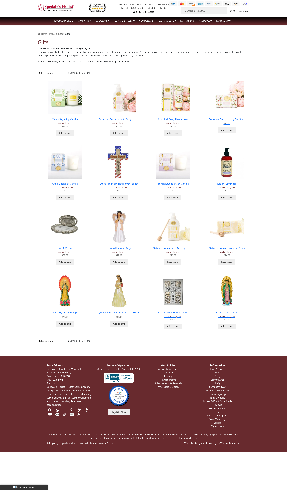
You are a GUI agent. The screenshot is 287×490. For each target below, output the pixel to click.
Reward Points (168, 379)
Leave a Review (217, 408)
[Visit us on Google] (57, 410)
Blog (217, 376)
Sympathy (83, 20)
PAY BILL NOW (223, 20)
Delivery (168, 372)
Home (44, 33)
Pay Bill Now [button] (118, 412)
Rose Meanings (217, 419)
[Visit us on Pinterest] (72, 410)
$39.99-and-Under (64, 20)
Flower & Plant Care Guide (217, 401)
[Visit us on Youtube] (50, 414)
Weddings (204, 20)
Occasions (101, 20)
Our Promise (217, 369)
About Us (217, 372)
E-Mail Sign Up (217, 394)
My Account (217, 426)
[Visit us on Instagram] (65, 414)
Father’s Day (187, 20)
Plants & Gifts (166, 20)
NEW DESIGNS (146, 20)
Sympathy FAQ (217, 387)
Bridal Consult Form (217, 390)
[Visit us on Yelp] (87, 410)
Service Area (218, 379)
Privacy (168, 376)
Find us (51, 383)
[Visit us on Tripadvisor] (65, 410)
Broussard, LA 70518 (58, 376)
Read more (172, 197)
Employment (217, 397)
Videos (217, 422)
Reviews (217, 404)
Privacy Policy (105, 443)
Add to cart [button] (65, 133)
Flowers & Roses (123, 20)
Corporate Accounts (168, 369)
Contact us (218, 412)
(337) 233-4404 (144, 12)
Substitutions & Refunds (168, 383)
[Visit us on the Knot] (57, 414)
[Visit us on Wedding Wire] (72, 414)
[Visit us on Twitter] (79, 410)
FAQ (217, 383)
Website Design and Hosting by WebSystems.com (212, 443)
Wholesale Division (168, 387)
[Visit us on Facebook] (50, 410)
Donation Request (217, 415)
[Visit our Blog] (79, 414)
